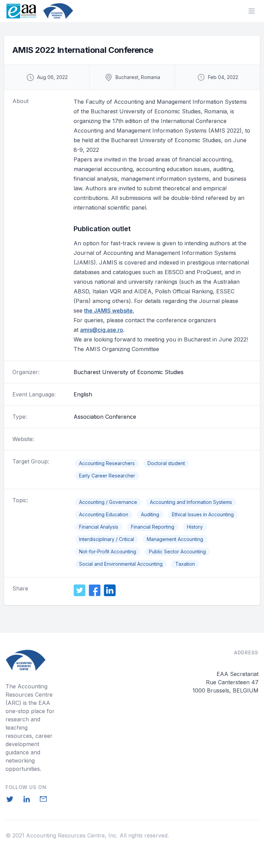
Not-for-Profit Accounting (107, 551)
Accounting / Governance (108, 502)
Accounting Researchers (107, 463)
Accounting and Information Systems (191, 502)
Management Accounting (175, 539)
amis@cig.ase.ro (101, 329)
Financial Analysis (98, 527)
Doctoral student (166, 463)
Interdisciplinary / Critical (106, 539)
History (195, 527)
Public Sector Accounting (177, 551)
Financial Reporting (152, 527)
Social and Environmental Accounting (121, 564)
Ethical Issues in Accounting (203, 514)
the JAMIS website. (109, 310)
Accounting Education (103, 514)
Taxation (185, 564)
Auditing (150, 514)
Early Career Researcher (107, 475)
